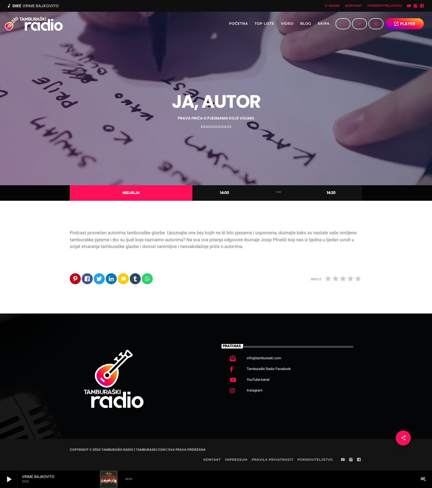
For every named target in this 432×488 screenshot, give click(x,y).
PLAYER (404, 24)
